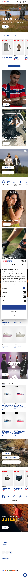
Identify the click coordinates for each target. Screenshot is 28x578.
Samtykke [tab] (5, 264)
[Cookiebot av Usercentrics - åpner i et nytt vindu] (20, 261)
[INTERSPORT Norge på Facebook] (7, 552)
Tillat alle (14, 306)
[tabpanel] (14, 325)
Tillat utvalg (14, 311)
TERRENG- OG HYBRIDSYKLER (11, 462)
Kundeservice (4, 544)
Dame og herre (8, 167)
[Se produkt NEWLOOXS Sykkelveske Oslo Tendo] (7, 480)
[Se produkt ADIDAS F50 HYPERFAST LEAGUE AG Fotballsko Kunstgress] (20, 424)
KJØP (5, 26)
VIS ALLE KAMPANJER (14, 66)
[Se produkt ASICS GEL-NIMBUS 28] (8, 337)
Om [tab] (23, 264)
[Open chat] (25, 575)
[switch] (24, 292)
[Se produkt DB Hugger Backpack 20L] (7, 49)
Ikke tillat (14, 315)
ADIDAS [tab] (3, 383)
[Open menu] (26, 2)
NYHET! (7, 224)
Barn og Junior (8, 172)
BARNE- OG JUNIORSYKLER (10, 457)
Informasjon (5, 558)
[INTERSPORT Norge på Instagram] (3, 552)
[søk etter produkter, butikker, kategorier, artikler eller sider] (17, 2)
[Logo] (7, 2)
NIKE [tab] (12, 383)
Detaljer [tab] (14, 264)
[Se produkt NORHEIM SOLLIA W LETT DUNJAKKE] (19, 49)
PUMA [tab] (8, 383)
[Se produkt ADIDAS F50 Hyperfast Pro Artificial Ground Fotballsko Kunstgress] (20, 397)
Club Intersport (6, 562)
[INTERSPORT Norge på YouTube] (11, 552)
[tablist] (14, 384)
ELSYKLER (6, 453)
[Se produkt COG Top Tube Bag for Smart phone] (19, 480)
